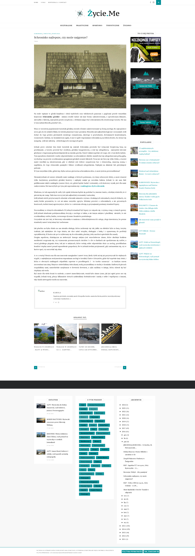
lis (125, 438)
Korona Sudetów (103, 433)
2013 (124, 532)
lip (125, 502)
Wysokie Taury (85, 486)
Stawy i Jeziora (85, 462)
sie (125, 499)
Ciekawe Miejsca (86, 421)
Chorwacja (94, 417)
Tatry (83, 470)
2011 (124, 539)
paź (125, 441)
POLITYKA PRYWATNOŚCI (132, 552)
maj (125, 509)
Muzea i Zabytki (98, 437)
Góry (93, 429)
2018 (124, 425)
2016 (124, 431)
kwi (125, 512)
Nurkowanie (85, 445)
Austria (83, 409)
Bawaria (93, 409)
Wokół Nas (56, 33)
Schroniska (38, 33)
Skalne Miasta (102, 458)
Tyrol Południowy (86, 474)
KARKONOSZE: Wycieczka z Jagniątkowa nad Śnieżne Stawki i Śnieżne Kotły (149, 185)
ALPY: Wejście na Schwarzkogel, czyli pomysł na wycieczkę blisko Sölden (149, 256)
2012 (124, 536)
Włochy (97, 486)
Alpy (82, 405)
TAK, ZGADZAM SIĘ (151, 552)
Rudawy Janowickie (87, 458)
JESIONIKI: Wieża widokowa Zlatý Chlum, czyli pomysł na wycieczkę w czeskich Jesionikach (57, 438)
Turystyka (47, 33)
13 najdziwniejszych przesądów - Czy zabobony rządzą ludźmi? (148, 151)
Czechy (83, 425)
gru (125, 435)
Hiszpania (103, 429)
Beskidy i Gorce (86, 413)
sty (125, 522)
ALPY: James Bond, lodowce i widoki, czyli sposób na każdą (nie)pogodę (57, 454)
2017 (124, 428)
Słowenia (106, 466)
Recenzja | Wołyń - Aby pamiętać (135, 472)
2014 (124, 529)
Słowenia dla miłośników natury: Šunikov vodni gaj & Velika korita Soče (149, 197)
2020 (124, 418)
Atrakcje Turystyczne (96, 405)
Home (36, 2)
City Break (99, 421)
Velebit (99, 474)
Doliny (93, 425)
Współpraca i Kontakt (57, 2)
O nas (43, 2)
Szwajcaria (84, 466)
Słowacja (95, 466)
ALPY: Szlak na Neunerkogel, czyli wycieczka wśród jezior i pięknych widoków (149, 245)
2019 (124, 421)
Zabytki (83, 490)
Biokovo (83, 417)
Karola (57, 292)
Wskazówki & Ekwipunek (89, 482)
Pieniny (94, 449)
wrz (125, 496)
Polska (83, 453)
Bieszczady (99, 413)
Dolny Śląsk (104, 425)
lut (125, 519)
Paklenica (84, 449)
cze (125, 506)
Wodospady (85, 478)
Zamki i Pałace (95, 490)
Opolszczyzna (98, 445)
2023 (124, 408)
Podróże (104, 449)
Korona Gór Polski (87, 433)
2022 (124, 411)
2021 (124, 415)
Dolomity (84, 429)
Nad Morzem (85, 441)
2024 (124, 405)
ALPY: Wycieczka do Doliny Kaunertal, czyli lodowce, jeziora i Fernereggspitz (57, 408)
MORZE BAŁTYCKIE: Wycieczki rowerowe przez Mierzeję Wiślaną (58, 422)
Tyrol (91, 470)
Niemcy (97, 441)
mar (125, 516)
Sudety (97, 462)
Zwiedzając (84, 494)
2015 (124, 526)
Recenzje (93, 453)
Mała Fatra (84, 437)
